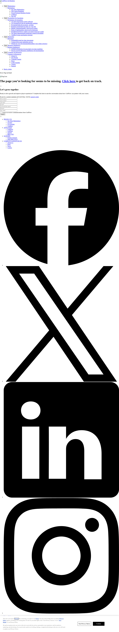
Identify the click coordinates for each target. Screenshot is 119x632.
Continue (98, 623)
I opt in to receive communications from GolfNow (17, 112)
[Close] (0, 116)
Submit (3, 114)
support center (34, 97)
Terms (37, 618)
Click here (69, 81)
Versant (17, 618)
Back (5, 6)
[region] (59, 624)
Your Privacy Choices (84, 623)
